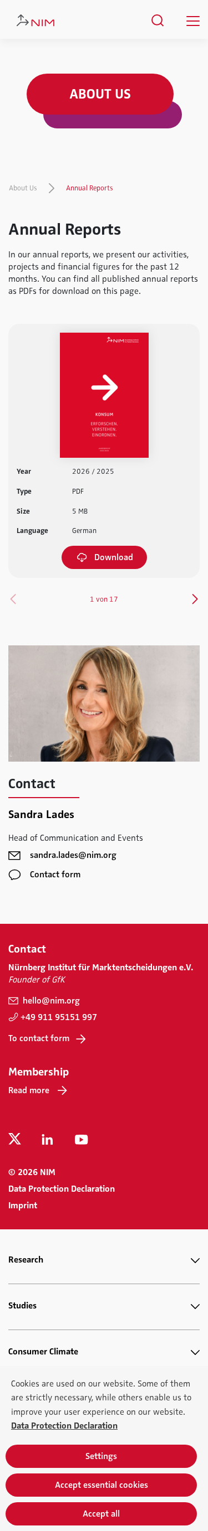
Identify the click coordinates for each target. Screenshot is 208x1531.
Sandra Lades (41, 814)
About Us (23, 188)
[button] (194, 599)
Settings (101, 1456)
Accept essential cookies (101, 1485)
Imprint (22, 1205)
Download (113, 557)
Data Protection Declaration (61, 1188)
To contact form (38, 1038)
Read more (28, 1090)
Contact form (55, 874)
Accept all (101, 1513)
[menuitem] (157, 20)
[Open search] (158, 20)
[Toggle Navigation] (193, 21)
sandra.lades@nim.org (73, 855)
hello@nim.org (50, 1000)
